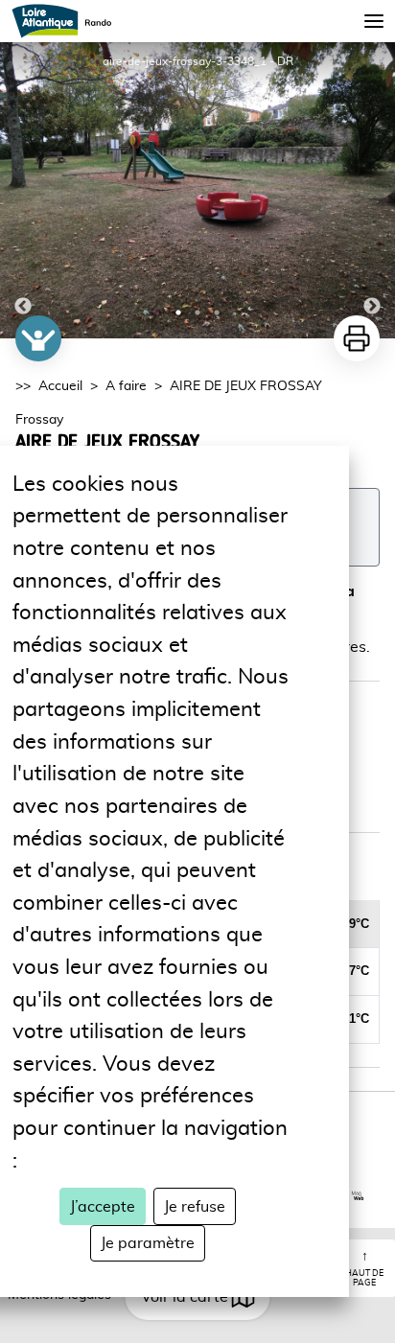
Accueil (60, 386)
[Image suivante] (372, 190)
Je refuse (194, 1207)
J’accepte (102, 1207)
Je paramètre (148, 1243)
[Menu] (373, 21)
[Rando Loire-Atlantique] (68, 21)
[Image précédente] (23, 190)
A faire (126, 386)
